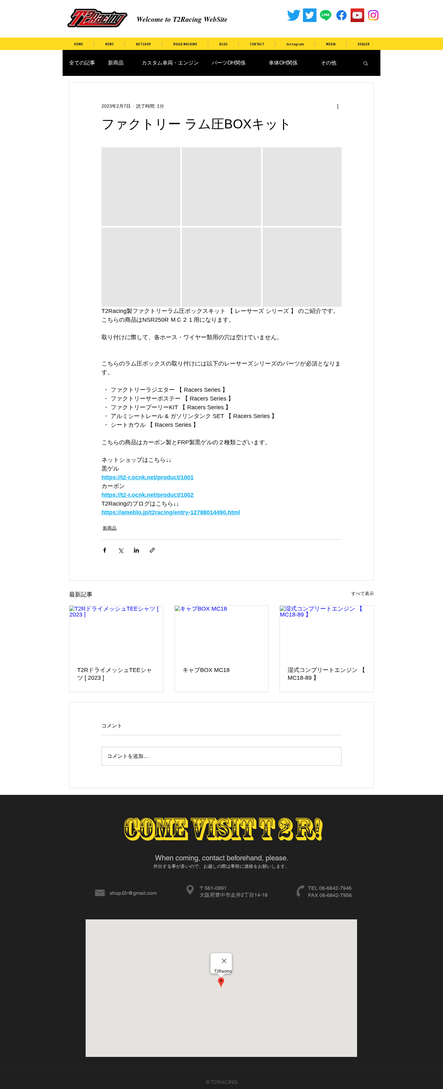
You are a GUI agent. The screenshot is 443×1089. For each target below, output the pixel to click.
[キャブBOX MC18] (222, 632)
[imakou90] (373, 15)
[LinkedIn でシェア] (136, 550)
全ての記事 (82, 63)
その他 (323, 63)
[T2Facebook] (341, 15)
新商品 (116, 63)
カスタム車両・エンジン (168, 63)
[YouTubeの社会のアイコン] (357, 15)
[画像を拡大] (141, 186)
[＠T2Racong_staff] (310, 15)
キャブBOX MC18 (206, 670)
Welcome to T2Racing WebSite (182, 19)
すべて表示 (362, 593)
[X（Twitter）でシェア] (120, 550)
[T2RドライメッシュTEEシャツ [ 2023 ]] (116, 632)
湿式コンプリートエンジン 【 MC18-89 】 (326, 674)
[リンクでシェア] (152, 550)
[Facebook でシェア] (105, 550)
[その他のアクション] (337, 106)
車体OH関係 (277, 63)
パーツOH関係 (228, 63)
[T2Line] (325, 15)
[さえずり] (294, 15)
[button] (366, 63)
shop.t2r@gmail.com (133, 893)
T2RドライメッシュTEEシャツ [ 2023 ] (114, 674)
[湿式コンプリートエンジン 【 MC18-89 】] (327, 632)
